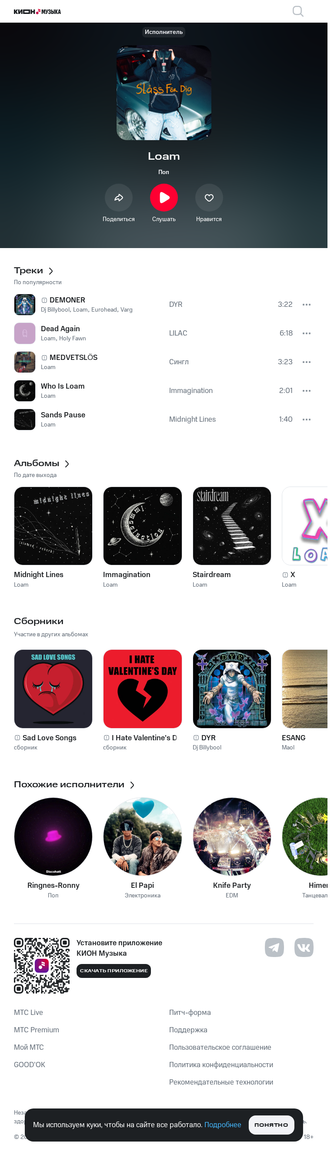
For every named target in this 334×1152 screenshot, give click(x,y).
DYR (208, 738)
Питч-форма (190, 1013)
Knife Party (232, 885)
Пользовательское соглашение (220, 1047)
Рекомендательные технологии (221, 1082)
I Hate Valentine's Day (149, 738)
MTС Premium (36, 1030)
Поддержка (188, 1030)
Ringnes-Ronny (53, 885)
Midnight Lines (38, 575)
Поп (163, 172)
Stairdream (212, 575)
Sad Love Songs (50, 738)
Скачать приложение (113, 971)
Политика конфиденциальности (221, 1065)
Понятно (271, 1125)
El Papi (142, 885)
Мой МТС (29, 1047)
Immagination (126, 575)
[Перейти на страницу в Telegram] (274, 947)
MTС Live (28, 1013)
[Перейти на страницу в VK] (304, 947)
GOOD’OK (29, 1065)
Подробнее (222, 1125)
